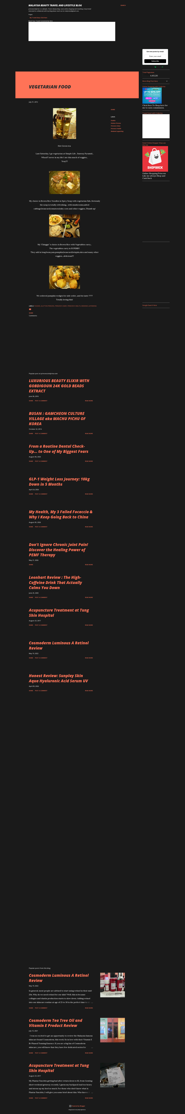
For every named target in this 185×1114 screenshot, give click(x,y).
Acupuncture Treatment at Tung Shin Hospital (59, 612)
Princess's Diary (115, 126)
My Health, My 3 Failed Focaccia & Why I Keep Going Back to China (60, 514)
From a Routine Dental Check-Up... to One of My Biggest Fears (58, 449)
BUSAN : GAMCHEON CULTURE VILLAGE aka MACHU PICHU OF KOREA (57, 418)
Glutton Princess (116, 123)
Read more (89, 401)
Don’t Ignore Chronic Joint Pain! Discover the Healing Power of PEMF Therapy (58, 549)
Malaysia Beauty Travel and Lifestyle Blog (55, 5)
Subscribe (155, 61)
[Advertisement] (73, 58)
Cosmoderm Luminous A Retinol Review (59, 645)
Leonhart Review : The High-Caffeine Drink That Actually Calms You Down (55, 582)
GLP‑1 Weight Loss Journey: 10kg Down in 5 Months (59, 481)
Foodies (113, 120)
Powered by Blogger (78, 1106)
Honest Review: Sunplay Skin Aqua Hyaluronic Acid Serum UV (58, 678)
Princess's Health (116, 128)
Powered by (151, 67)
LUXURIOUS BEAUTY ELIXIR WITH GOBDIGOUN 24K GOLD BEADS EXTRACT (59, 386)
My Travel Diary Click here (38, 18)
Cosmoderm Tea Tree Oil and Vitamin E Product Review (55, 1023)
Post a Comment (41, 401)
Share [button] (113, 109)
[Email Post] (30, 310)
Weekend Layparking (117, 131)
